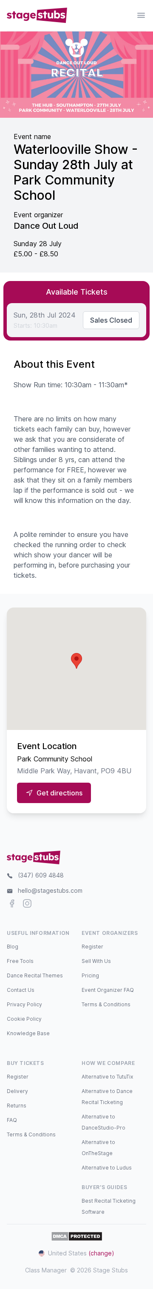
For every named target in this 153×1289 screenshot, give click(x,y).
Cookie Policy (24, 1019)
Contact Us (20, 990)
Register (92, 946)
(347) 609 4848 (41, 875)
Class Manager (46, 1270)
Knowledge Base (28, 1033)
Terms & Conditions (106, 1004)
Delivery (17, 1091)
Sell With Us (96, 961)
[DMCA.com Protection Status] (76, 1236)
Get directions (59, 793)
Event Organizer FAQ (108, 990)
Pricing (90, 975)
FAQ (12, 1120)
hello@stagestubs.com (50, 890)
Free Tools (20, 961)
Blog (12, 946)
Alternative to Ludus (107, 1167)
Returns (16, 1105)
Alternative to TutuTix (107, 1076)
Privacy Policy (24, 1004)
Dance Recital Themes (35, 975)
